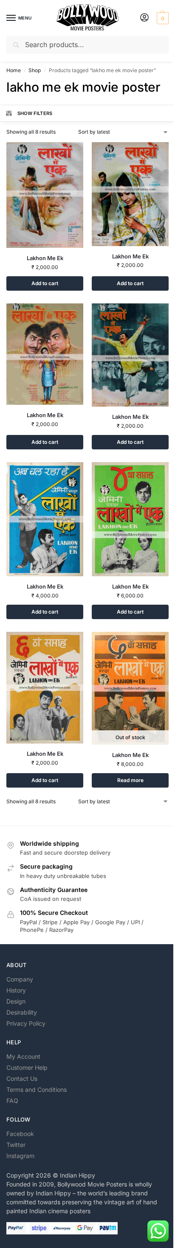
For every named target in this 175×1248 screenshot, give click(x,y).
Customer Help (27, 1067)
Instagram (20, 1155)
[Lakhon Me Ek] (44, 195)
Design (15, 1001)
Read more (130, 780)
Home (13, 70)
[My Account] (144, 18)
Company (19, 979)
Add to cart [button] (44, 283)
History (16, 990)
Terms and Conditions (36, 1089)
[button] (162, 18)
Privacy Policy (25, 1023)
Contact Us (21, 1078)
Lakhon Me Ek (45, 258)
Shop (34, 70)
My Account (23, 1056)
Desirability (21, 1012)
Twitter (15, 1144)
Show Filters (35, 113)
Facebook (20, 1133)
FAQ (12, 1100)
